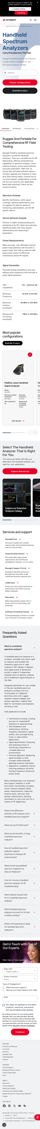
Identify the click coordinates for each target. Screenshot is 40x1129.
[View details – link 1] (10, 20)
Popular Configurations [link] (20, 82)
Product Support (8, 1067)
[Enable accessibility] (4, 1125)
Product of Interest (11, 976)
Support (6, 1065)
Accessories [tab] (29, 128)
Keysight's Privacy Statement (24, 1026)
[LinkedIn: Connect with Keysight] (9, 1105)
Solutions (6, 1052)
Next (35, 432)
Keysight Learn (7, 1054)
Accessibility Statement (12, 1121)
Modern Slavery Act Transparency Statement (17, 1093)
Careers (5, 1096)
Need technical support (16, 987)
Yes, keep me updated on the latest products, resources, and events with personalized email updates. (21, 1007)
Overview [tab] (5, 128)
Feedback (31, 1118)
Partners (5, 1059)
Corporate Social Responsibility (13, 1091)
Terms (15, 1115)
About (5, 1080)
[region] (20, 483)
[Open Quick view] (30, 354)
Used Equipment (8, 1057)
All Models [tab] (17, 128)
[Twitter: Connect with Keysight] (14, 1105)
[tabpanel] (20, 585)
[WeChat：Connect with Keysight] (24, 1105)
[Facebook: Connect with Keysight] (4, 1105)
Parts (4, 1075)
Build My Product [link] (20, 91)
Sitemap (7, 1115)
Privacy (31, 1113)
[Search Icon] (30, 20)
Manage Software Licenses (11, 1070)
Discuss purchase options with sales (21, 990)
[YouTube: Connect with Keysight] (19, 1105)
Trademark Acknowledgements (15, 1118)
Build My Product (12, 343)
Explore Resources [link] (20, 471)
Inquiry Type (8, 969)
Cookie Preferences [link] (28, 1121)
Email (6, 997)
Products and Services (10, 1046)
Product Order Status (9, 1073)
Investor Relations (8, 1086)
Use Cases (6, 1049)
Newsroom (6, 1083)
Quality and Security (9, 1088)
